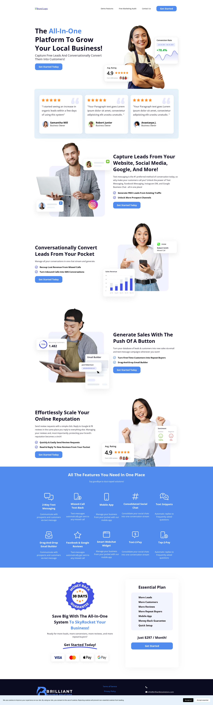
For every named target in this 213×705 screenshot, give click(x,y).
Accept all (188, 700)
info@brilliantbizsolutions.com (161, 692)
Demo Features (107, 8)
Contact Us (146, 8)
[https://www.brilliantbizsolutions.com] (41, 8)
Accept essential (202, 700)
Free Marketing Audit (127, 8)
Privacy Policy (110, 691)
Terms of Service (110, 686)
